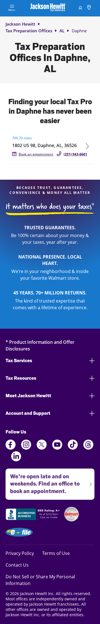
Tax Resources (21, 378)
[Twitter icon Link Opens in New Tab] (42, 448)
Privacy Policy (20, 553)
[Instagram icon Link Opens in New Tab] (26, 448)
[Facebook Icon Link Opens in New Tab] (11, 448)
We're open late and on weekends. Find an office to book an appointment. (43, 482)
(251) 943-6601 (75, 154)
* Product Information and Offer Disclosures (40, 345)
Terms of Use (56, 553)
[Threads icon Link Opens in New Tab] (88, 448)
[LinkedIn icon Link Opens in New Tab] (16, 460)
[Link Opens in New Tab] (33, 515)
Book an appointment (36, 154)
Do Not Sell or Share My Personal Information (40, 580)
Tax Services (19, 360)
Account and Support (28, 413)
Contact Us (17, 565)
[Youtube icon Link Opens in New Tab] (57, 448)
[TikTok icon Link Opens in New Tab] (73, 448)
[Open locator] (89, 8)
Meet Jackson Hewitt (28, 395)
